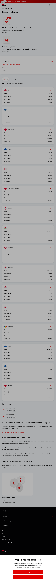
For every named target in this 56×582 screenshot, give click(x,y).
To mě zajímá (23, 1)
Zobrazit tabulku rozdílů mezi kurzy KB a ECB (13, 432)
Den (3, 59)
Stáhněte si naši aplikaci (8, 540)
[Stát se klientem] (49, 5)
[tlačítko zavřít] (52, 1)
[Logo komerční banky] (5, 5)
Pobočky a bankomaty (8, 534)
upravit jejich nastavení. (34, 567)
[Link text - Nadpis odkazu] (5, 551)
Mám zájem (5, 32)
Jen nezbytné (28, 572)
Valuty (6, 79)
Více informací (5, 51)
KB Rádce (4, 537)
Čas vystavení (5, 67)
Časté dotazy (5, 531)
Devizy (14, 79)
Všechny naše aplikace (8, 543)
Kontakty (4, 546)
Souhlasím (28, 577)
